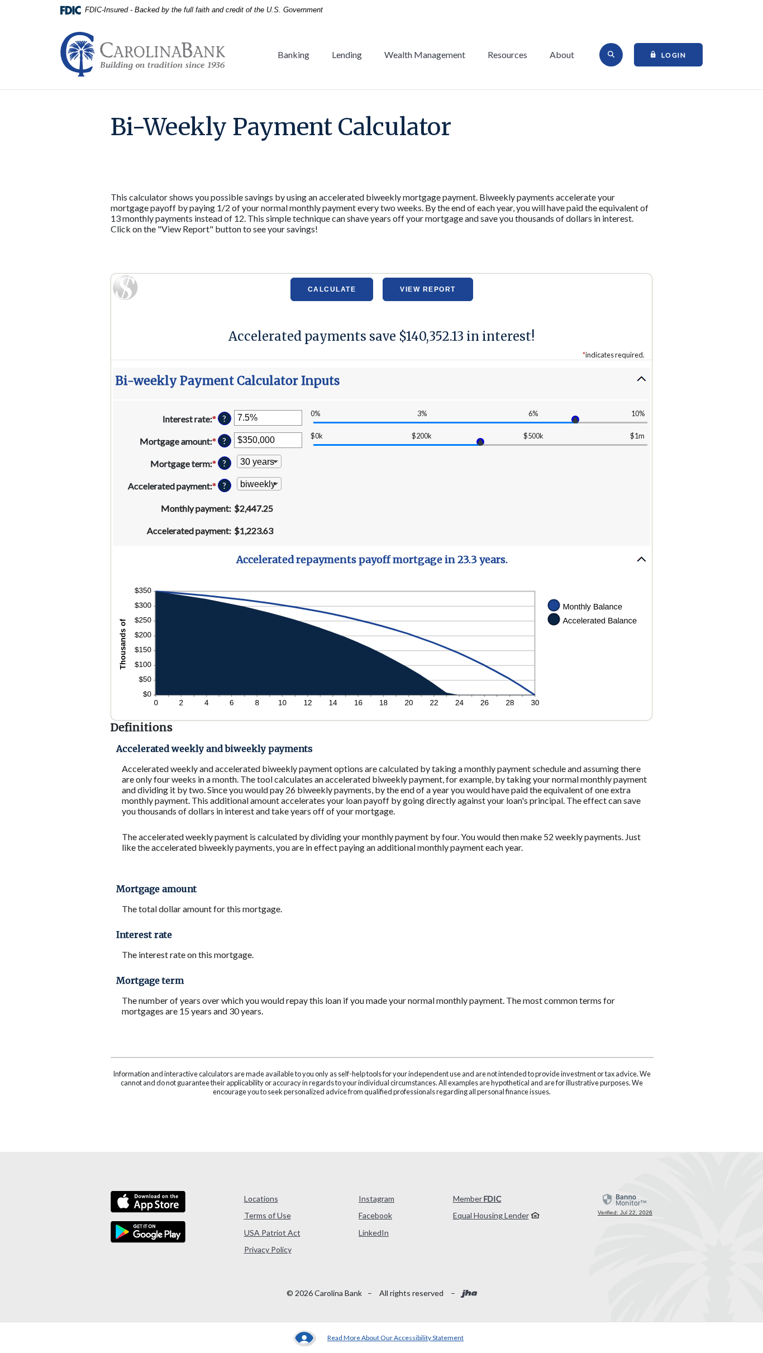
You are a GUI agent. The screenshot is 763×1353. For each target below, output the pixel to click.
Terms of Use (267, 1215)
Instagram (376, 1198)
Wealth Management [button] (424, 54)
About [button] (562, 54)
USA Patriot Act (272, 1232)
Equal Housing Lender (491, 1215)
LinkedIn (374, 1232)
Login (682, 54)
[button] (381, 383)
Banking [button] (293, 54)
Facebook (375, 1215)
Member (477, 1198)
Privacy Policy (268, 1249)
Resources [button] (507, 54)
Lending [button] (347, 54)
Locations (261, 1198)
